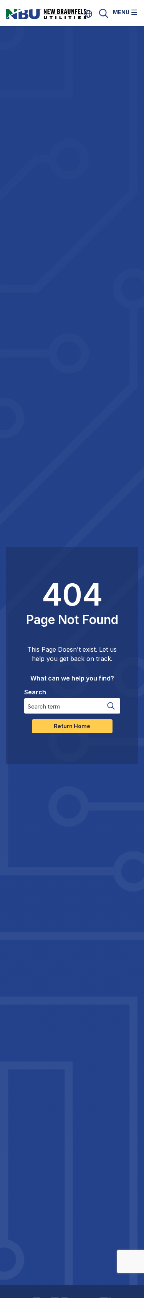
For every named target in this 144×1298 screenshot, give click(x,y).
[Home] (56, 13)
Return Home (72, 726)
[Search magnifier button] (110, 706)
